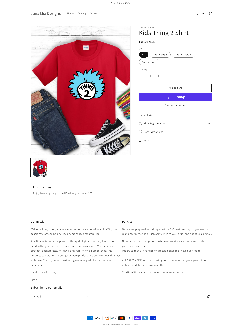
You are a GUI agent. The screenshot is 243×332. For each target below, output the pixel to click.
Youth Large (149, 62)
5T (143, 54)
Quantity (143, 69)
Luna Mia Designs (117, 324)
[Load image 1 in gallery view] (40, 167)
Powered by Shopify (132, 324)
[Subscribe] (86, 296)
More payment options (175, 105)
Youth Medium (183, 54)
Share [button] (146, 140)
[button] (196, 13)
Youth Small (160, 54)
